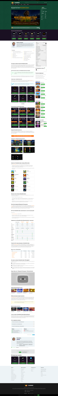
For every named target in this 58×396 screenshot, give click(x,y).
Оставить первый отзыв (43, 8)
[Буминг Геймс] (45, 43)
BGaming (41, 89)
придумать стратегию (16, 244)
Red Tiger (41, 96)
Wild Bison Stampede (43, 85)
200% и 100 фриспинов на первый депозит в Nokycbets (43, 124)
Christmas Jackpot (27, 222)
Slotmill (41, 86)
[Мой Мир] (34, 334)
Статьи (21, 4)
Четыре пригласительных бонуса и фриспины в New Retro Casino (44, 122)
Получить (45, 123)
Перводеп (21, 121)
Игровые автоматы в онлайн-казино (39, 75)
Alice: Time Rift (42, 115)
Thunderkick (42, 109)
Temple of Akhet (42, 105)
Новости (28, 4)
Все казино (23, 103)
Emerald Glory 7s (22, 222)
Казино (13, 4)
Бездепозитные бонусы (13, 378)
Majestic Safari (13, 254)
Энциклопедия (12, 380)
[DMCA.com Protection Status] (28, 391)
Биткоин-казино (13, 379)
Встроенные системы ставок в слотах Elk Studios (41, 74)
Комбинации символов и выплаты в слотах (40, 78)
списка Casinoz (31, 80)
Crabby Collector (42, 92)
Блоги (21, 380)
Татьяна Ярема (17, 347)
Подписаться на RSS (31, 393)
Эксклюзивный (29, 121)
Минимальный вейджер (14, 121)
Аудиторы (22, 378)
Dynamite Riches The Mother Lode (43, 95)
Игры (15, 4)
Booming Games (12, 293)
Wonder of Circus (42, 82)
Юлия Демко (13, 46)
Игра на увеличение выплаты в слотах (40, 77)
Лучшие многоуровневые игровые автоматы (40, 76)
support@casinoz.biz (38, 0)
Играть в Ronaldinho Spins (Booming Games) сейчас (22, 135)
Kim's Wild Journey (13, 253)
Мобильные (22, 379)
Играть (15, 101)
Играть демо (43, 87)
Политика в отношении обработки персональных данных (43, 371)
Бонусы (18, 4)
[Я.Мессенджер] (32, 334)
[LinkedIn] (33, 334)
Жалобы (25, 4)
